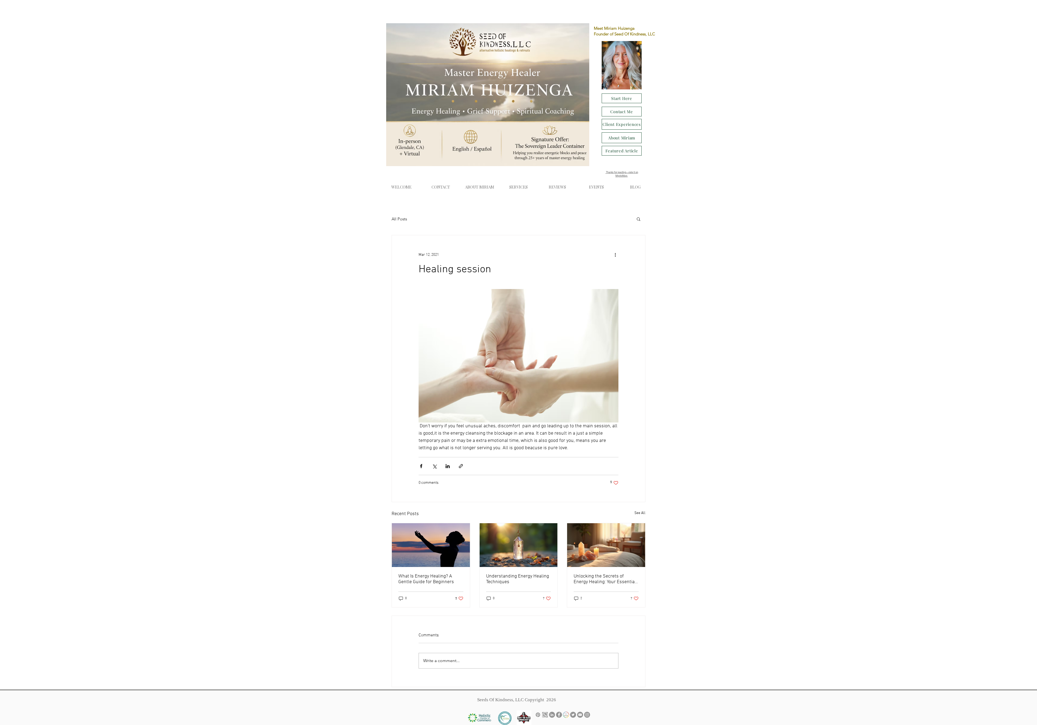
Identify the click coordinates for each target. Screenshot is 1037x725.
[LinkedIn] (552, 715)
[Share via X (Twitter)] (434, 466)
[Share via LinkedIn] (447, 466)
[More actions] (615, 254)
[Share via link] (460, 466)
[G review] (566, 715)
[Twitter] (573, 715)
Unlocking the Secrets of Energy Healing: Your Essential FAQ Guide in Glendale (605, 579)
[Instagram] (587, 715)
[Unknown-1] (545, 715)
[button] (596, 187)
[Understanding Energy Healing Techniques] (519, 545)
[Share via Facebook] (421, 466)
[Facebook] (559, 715)
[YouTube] (580, 715)
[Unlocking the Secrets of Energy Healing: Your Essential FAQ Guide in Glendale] (606, 545)
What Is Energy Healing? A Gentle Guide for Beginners (426, 579)
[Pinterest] (538, 715)
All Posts (399, 218)
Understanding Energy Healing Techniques (517, 579)
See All (639, 513)
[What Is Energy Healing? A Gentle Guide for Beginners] (431, 545)
